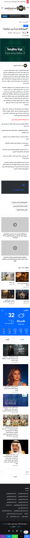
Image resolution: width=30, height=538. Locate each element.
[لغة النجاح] (22, 295)
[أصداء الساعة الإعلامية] (15, 8)
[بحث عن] (28, 9)
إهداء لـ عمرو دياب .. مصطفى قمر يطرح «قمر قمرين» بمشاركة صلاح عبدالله (10, 358)
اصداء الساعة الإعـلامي (20, 206)
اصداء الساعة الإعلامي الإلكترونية (21, 511)
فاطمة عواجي (25, 516)
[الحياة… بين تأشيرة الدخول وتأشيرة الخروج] (7, 294)
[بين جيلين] (7, 276)
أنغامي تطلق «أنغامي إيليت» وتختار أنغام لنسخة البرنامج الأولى (10, 388)
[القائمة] (2, 9)
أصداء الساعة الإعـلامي (23, 493)
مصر (7, 516)
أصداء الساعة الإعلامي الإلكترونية (21, 505)
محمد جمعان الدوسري (15, 516)
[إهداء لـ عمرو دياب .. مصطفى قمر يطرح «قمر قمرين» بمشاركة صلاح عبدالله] (15, 350)
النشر (25, 33)
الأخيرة (22, 340)
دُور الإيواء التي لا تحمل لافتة (23, 284)
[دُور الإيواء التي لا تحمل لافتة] (22, 277)
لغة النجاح (26, 301)
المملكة (26, 514)
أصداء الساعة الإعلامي (11, 493)
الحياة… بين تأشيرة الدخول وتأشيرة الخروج (8, 301)
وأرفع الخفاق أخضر (18, 190)
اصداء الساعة (9, 505)
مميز (11, 527)
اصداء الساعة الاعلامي (7, 511)
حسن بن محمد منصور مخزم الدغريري (14, 514)
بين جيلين (11, 282)
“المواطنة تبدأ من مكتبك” (19, 202)
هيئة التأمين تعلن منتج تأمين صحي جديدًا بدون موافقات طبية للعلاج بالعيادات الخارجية (10, 409)
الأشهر (7, 340)
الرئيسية (25, 22)
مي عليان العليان (21, 210)
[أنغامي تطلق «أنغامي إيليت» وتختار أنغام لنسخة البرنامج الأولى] (15, 375)
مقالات (20, 22)
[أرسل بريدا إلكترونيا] (23, 33)
